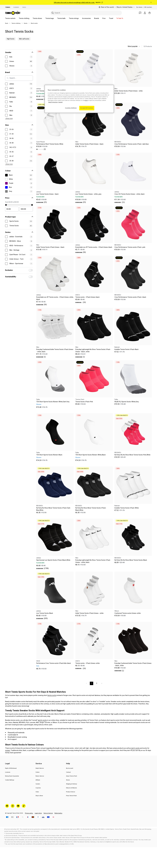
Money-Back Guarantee (12, 776)
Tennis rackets (10, 18)
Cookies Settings (71, 108)
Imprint (60, 102)
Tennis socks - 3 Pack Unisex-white (87, 663)
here (86, 100)
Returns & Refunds (71, 788)
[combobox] (86, 12)
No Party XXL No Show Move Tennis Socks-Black (130, 560)
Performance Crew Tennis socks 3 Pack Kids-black (53, 663)
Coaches (38, 788)
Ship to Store (39, 795)
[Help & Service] (140, 12)
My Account (69, 768)
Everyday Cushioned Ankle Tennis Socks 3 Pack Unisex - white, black (54, 350)
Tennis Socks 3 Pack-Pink (84, 402)
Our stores (139, 7)
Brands (96, 18)
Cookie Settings (9, 780)
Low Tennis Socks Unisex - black (47, 194)
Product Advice (70, 792)
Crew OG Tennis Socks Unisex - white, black (129, 194)
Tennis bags (49, 18)
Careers (38, 784)
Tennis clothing (24, 18)
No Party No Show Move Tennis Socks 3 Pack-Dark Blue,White (53, 509)
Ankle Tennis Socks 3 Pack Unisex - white (128, 91)
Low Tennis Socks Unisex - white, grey (88, 194)
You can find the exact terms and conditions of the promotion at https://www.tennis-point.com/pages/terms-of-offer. (39, 844)
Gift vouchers (148, 7)
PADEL (24, 7)
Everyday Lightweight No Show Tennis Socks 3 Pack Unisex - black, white (92, 350)
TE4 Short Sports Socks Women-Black (49, 455)
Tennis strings (74, 18)
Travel (111, 18)
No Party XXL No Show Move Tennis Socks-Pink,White (132, 455)
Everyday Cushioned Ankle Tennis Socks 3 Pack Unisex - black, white (132, 664)
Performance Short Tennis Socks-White (49, 144)
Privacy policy (29, 813)
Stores (68, 780)
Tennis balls (61, 18)
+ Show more (9, 118)
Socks (25, 23)
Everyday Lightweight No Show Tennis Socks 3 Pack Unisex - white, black (92, 561)
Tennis (7, 7)
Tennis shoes (37, 18)
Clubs (37, 792)
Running (16, 7)
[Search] (52, 13)
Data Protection (53, 102)
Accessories (86, 18)
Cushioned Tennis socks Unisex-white (127, 613)
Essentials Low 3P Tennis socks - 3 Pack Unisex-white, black (55, 298)
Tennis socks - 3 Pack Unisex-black (87, 297)
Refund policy (58, 813)
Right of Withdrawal (11, 768)
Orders (37, 772)
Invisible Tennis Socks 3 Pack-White (126, 508)
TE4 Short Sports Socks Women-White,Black (90, 455)
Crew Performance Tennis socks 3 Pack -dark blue (131, 144)
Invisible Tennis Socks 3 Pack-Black (126, 349)
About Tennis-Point (71, 776)
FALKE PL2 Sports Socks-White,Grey (126, 402)
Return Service (40, 776)
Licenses (7, 772)
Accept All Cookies (86, 108)
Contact (68, 772)
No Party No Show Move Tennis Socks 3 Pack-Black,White (90, 509)
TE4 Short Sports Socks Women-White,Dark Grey (52, 402)
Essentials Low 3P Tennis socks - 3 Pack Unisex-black (93, 247)
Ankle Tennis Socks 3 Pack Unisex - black (89, 144)
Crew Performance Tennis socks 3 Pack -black (130, 297)
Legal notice (38, 813)
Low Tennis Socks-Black (44, 613)
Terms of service (48, 813)
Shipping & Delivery (71, 784)
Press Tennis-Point (71, 795)
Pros (104, 18)
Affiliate (38, 780)
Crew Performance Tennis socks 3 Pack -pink (129, 247)
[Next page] (101, 683)
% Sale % (120, 18)
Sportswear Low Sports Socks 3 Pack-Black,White (53, 560)
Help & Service (40, 768)
